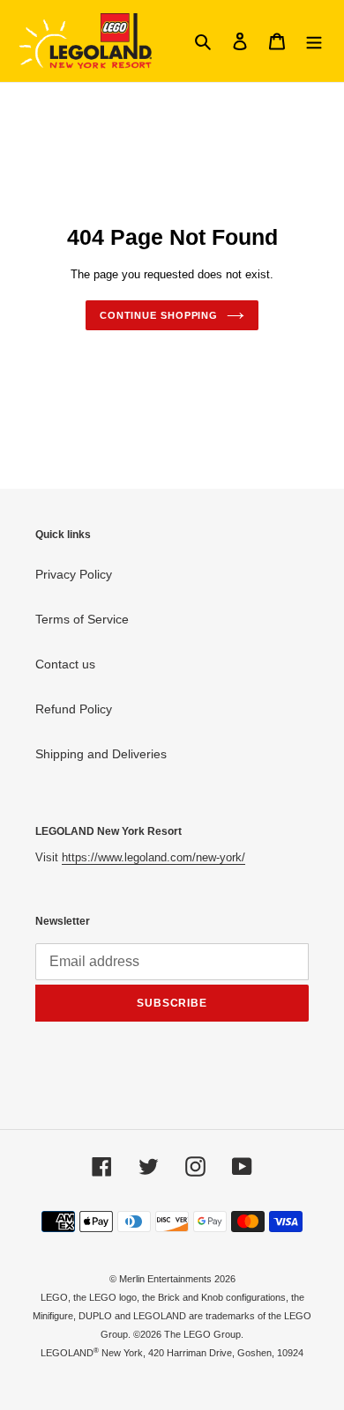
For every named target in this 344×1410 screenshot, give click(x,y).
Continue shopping (159, 315)
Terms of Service (82, 619)
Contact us (65, 664)
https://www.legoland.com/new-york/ (153, 857)
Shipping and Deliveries (101, 754)
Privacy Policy (73, 574)
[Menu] (314, 41)
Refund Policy (73, 709)
